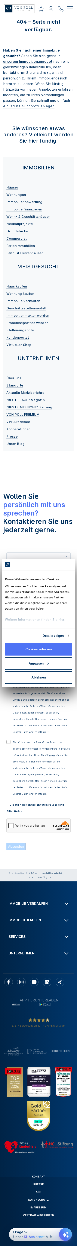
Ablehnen (38, 677)
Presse (12, 436)
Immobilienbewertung (24, 202)
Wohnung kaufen (20, 294)
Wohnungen (16, 195)
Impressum (38, 1207)
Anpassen (36, 663)
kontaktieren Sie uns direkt (26, 72)
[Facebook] (8, 982)
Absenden (16, 846)
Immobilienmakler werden (27, 315)
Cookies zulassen (38, 649)
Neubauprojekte (19, 224)
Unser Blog (15, 444)
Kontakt (38, 1176)
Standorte (14, 385)
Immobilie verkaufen (23, 301)
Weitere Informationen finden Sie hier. (35, 619)
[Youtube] (34, 982)
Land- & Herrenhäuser (24, 253)
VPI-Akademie (18, 422)
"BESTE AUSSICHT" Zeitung (29, 407)
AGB (38, 1192)
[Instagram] (21, 982)
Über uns (13, 378)
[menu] (70, 9)
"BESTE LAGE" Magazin (25, 400)
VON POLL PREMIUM (22, 414)
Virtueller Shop (18, 345)
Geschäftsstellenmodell (26, 308)
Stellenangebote (20, 330)
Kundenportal (17, 337)
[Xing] (60, 982)
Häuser (12, 187)
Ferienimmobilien (20, 246)
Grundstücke (17, 231)
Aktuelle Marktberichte (25, 393)
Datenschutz (38, 1199)
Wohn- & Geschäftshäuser (28, 217)
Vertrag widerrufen (38, 1215)
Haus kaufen (16, 286)
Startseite (16, 873)
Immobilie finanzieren (24, 209)
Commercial (16, 238)
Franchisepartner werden (27, 323)
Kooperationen (18, 429)
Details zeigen (53, 635)
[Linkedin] (47, 982)
